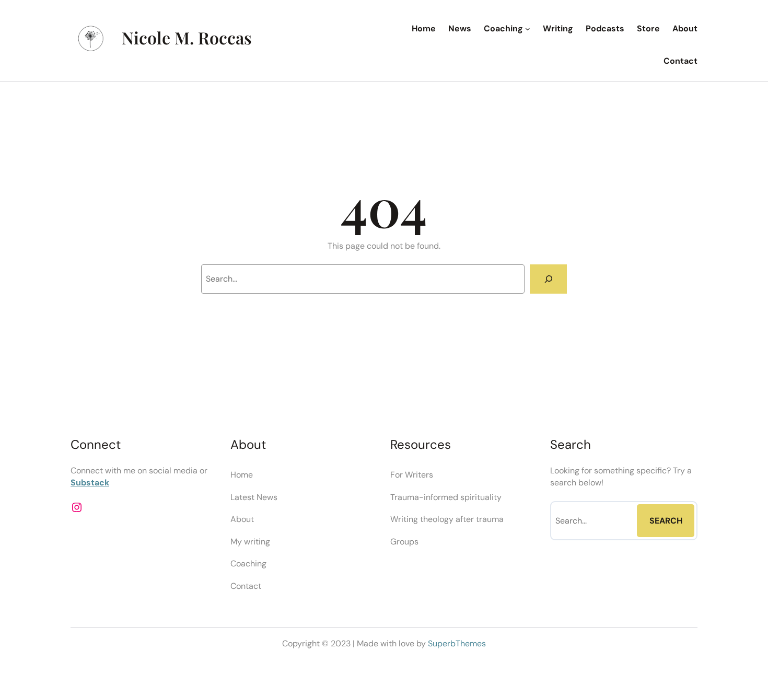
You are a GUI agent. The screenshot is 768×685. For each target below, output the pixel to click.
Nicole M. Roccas (187, 37)
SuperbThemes (457, 643)
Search (665, 520)
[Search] (548, 279)
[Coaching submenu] (527, 28)
